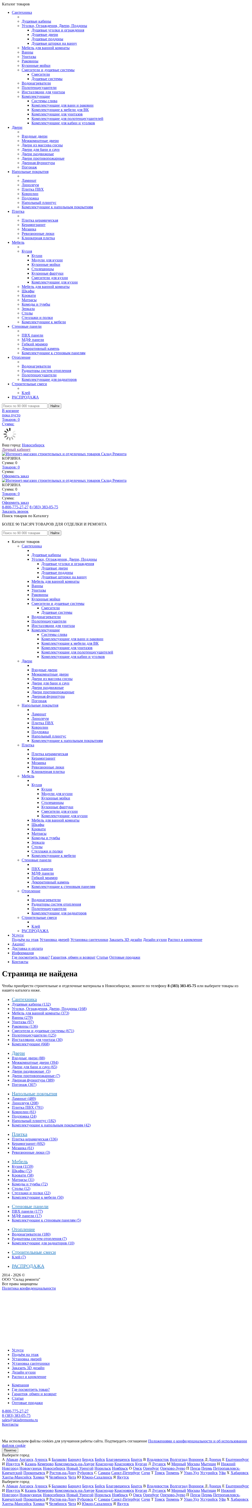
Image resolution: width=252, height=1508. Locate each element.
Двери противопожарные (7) (36, 1076)
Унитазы (29, 57)
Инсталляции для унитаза (43, 92)
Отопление (21, 357)
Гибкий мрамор (35, 344)
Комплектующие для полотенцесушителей (67, 118)
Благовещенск (118, 1459)
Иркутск (13, 1464)
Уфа (222, 1473)
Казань (30, 1464)
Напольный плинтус (39, 202)
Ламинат (29, 180)
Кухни (37, 256)
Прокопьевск (34, 1473)
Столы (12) (21, 1188)
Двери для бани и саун (41, 149)
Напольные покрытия (30, 172)
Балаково (59, 1459)
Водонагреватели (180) (31, 1234)
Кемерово (45, 1464)
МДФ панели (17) (27, 1216)
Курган (141, 1464)
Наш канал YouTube (18, 1297)
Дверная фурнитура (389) (33, 1080)
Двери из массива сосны (42, 145)
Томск (160, 1473)
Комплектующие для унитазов (57, 114)
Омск (137, 1468)
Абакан (12, 1459)
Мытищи (208, 1464)
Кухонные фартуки (47, 273)
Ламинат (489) (24, 1098)
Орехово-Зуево (172, 1468)
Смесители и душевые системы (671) (43, 1031)
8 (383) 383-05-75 (44, 507)
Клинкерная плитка (38, 238)
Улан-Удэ (191, 1473)
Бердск (88, 1459)
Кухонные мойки (36, 65)
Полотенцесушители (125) (34, 1035)
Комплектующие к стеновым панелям (53, 353)
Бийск (100, 1459)
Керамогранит (34, 225)
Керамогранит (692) (28, 1143)
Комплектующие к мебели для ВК (60, 110)
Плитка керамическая (40, 220)
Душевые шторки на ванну (54, 43)
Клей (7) (19, 1257)
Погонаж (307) (24, 1084)
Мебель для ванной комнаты (46, 48)
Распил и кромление (185, 940)
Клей (26, 393)
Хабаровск (240, 1473)
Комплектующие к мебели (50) (37, 1197)
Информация (23, 953)
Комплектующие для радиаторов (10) (43, 1243)
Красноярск (124, 1464)
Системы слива (44, 101)
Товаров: (11, 467)
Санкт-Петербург (125, 1473)
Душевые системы (47, 79)
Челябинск (58, 1477)
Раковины (30, 61)
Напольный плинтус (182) (34, 1121)
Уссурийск (209, 1473)
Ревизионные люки (38, 233)
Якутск (123, 1477)
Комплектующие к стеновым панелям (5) (46, 1220)
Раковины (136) (25, 1026)
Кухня (27, 251)
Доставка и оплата (27, 948)
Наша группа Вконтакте (22, 1293)
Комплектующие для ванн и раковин (63, 105)
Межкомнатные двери (40, 141)
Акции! (18, 944)
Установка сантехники (89, 940)
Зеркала (28, 309)
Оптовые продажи (124, 957)
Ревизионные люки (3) (31, 1152)
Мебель (18, 242)
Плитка (18, 211)
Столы (27, 313)
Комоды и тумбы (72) (30, 1184)
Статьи (102, 957)
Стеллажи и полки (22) (31, 1193)
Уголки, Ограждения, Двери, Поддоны (54, 26)
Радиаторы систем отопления (46, 371)
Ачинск (40, 1459)
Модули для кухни (47, 260)
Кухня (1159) (22, 1166)
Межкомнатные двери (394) (35, 1062)
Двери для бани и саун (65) (34, 1067)
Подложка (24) (24, 1116)
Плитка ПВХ (33, 189)
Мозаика (29, 229)
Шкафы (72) (22, 1171)
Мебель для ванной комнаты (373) (40, 1013)
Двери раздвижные (38, 154)
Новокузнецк (30, 1468)
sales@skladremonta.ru (20, 1420)
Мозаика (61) (23, 1148)
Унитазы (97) (23, 1022)
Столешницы (43, 269)
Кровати (29, 295)
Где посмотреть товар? (31, 957)
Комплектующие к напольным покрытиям (57, 207)
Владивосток (158, 1459)
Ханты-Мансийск (17, 1477)
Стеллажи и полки (37, 317)
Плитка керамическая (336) (35, 1139)
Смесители (41, 74)
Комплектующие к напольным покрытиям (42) (51, 1125)
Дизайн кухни (155, 940)
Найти (54, 406)
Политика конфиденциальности (29, 1288)
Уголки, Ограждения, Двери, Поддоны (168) (49, 1009)
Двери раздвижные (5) (31, 1071)
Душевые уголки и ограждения (58, 30)
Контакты (20, 962)
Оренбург (151, 1468)
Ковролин (30, 194)
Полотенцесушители (39, 87)
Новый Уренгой (80, 1468)
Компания (20, 1385)
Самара (104, 1473)
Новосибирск (33, 445)
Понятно (10, 1450)
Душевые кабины (36, 21)
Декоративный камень (40, 348)
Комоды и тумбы (36, 304)
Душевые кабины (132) (31, 1004)
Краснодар (104, 1464)
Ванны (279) (22, 1017)
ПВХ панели (32, 335)
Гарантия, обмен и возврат (73, 957)
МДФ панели (33, 340)
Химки (39, 1477)
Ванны (27, 52)
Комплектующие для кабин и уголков (63, 123)
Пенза (195, 1468)
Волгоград (179, 1459)
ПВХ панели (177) (27, 1211)
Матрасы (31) (23, 1180)
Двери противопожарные (43, 158)
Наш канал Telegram (19, 1301)
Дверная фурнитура (38, 163)
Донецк (214, 1459)
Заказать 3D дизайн (125, 940)
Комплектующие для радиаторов (49, 379)
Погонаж (29, 167)
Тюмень (172, 1473)
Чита (72, 1477)
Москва (193, 1464)
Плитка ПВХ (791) (27, 1107)
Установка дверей (54, 940)
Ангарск (26, 1459)
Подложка (30, 198)
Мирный (178, 1464)
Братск (136, 1459)
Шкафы (28, 291)
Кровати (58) (22, 1175)
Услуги (18, 935)
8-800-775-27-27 (15, 507)
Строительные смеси (29, 384)
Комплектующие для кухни (55, 282)
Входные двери (34, 136)
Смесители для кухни (50, 278)
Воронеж (196, 1459)
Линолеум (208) (25, 1103)
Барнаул (74, 1459)
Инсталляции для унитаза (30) (37, 1040)
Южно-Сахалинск (97, 1477)
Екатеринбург (237, 1459)
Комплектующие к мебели (44, 322)
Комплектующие (36, 96)
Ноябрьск (120, 1468)
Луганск (159, 1464)
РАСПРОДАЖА (25, 397)
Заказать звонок (15, 511)
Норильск (102, 1468)
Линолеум (30, 185)
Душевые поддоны (47, 39)
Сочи (145, 1473)
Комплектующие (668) (30, 1044)
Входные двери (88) (28, 1058)
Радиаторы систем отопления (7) (39, 1239)
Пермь (206, 1468)
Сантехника (22, 12)
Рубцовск (85, 1473)
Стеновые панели (27, 326)
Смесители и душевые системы (48, 70)
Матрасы (29, 300)
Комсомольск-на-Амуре (74, 1464)
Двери (17, 127)
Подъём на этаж (25, 940)
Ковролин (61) (24, 1112)
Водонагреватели (36, 83)
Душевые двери (45, 34)
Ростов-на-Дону (62, 1473)
